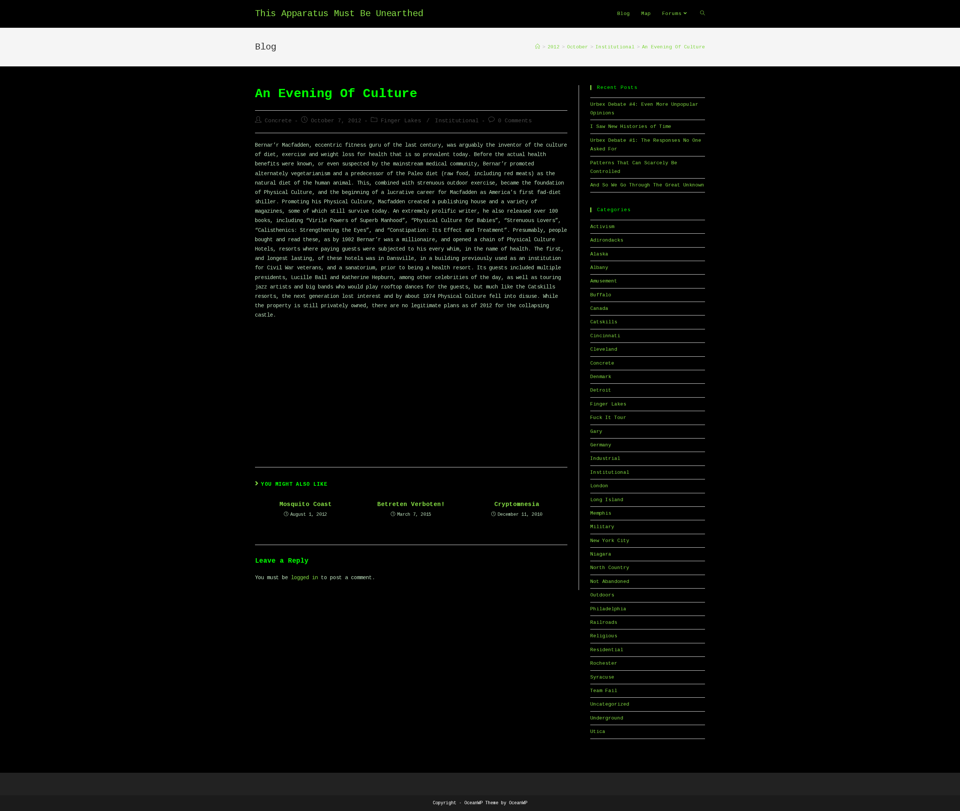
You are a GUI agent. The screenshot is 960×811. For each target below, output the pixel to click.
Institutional (457, 121)
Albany (599, 267)
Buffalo (600, 295)
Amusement (603, 281)
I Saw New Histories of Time (630, 126)
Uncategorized (609, 704)
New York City (609, 541)
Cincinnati (605, 336)
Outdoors (602, 595)
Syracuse (602, 677)
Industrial (605, 458)
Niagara (600, 554)
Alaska (599, 254)
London (599, 486)
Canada (599, 308)
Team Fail (603, 691)
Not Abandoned (609, 581)
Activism (602, 227)
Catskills (603, 322)
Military (602, 527)
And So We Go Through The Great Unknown (647, 185)
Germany (600, 445)
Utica (597, 731)
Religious (603, 636)
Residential (606, 650)
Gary (596, 431)
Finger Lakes (401, 121)
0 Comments (515, 121)
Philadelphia (608, 609)
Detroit (600, 390)
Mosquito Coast (305, 504)
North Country (609, 568)
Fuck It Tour (608, 418)
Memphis (600, 513)
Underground (606, 718)
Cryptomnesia (516, 504)
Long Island (606, 500)
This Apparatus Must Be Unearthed (339, 14)
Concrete (278, 121)
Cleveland (603, 349)
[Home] (537, 47)
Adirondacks (606, 240)
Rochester (603, 663)
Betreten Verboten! (411, 504)
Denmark (600, 377)
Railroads (603, 622)
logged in (304, 578)
